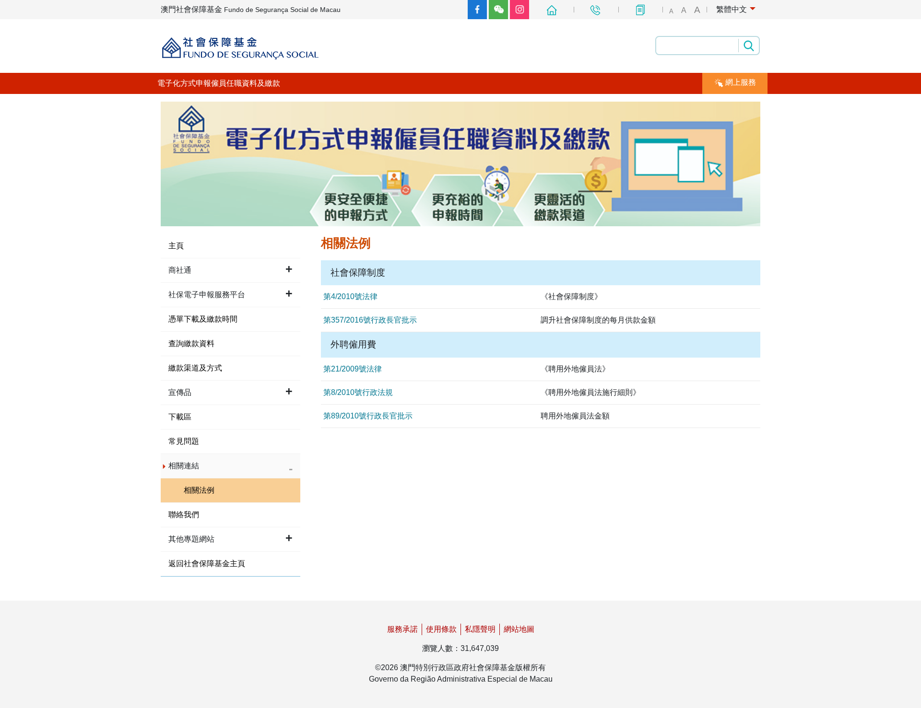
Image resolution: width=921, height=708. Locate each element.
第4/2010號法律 (350, 296)
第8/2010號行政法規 (358, 392)
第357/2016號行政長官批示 (370, 320)
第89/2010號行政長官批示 (368, 416)
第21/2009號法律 (352, 369)
